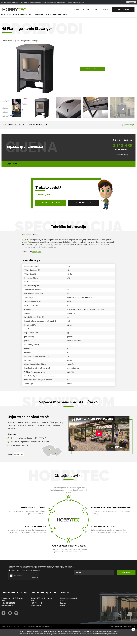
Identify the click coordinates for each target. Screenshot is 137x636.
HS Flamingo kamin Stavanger (27, 41)
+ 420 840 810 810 (8, 603)
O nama (77, 10)
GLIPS (118, 626)
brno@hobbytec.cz (37, 605)
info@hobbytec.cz (43, 194)
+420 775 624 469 (37, 603)
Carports (38, 15)
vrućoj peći (36, 252)
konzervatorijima (22, 15)
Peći (24, 240)
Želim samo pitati (83, 203)
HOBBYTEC (24, 626)
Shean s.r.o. (131, 626)
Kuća (48, 15)
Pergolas (6, 15)
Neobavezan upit (92, 69)
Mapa (3, 601)
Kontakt (86, 10)
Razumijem (131, 2)
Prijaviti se (126, 572)
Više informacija (13, 454)
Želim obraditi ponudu (50, 203)
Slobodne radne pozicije (69, 598)
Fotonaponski (60, 15)
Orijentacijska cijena (13, 125)
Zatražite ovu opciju (121, 155)
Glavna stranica (8, 41)
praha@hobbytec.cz (8, 605)
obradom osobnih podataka (29, 570)
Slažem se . (25, 570)
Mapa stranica (47, 626)
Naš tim (62, 601)
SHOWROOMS (123, 10)
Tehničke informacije (36, 125)
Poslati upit (129, 125)
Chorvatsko (104, 10)
